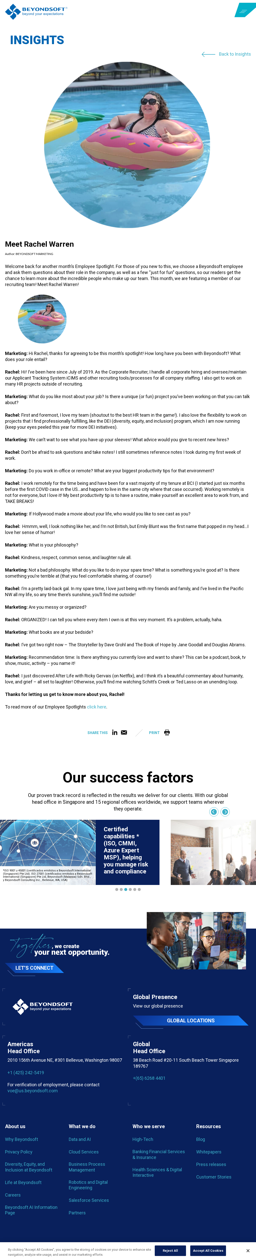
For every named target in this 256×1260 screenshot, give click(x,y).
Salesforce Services (89, 1200)
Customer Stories (214, 1177)
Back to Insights (235, 54)
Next (225, 812)
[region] (128, 1251)
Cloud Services (84, 1151)
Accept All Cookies (208, 1250)
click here (96, 706)
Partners (77, 1212)
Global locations (191, 1021)
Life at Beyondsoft (23, 1182)
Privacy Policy (18, 1151)
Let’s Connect (35, 968)
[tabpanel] (80, 852)
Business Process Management (87, 1166)
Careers (13, 1195)
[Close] (248, 1250)
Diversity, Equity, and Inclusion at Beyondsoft (28, 1166)
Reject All (170, 1250)
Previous (213, 812)
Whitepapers (209, 1151)
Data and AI (80, 1139)
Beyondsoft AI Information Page (31, 1210)
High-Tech (142, 1139)
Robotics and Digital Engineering (88, 1185)
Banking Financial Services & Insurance (158, 1154)
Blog (200, 1139)
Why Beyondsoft (21, 1139)
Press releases (211, 1164)
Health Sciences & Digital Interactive (157, 1172)
